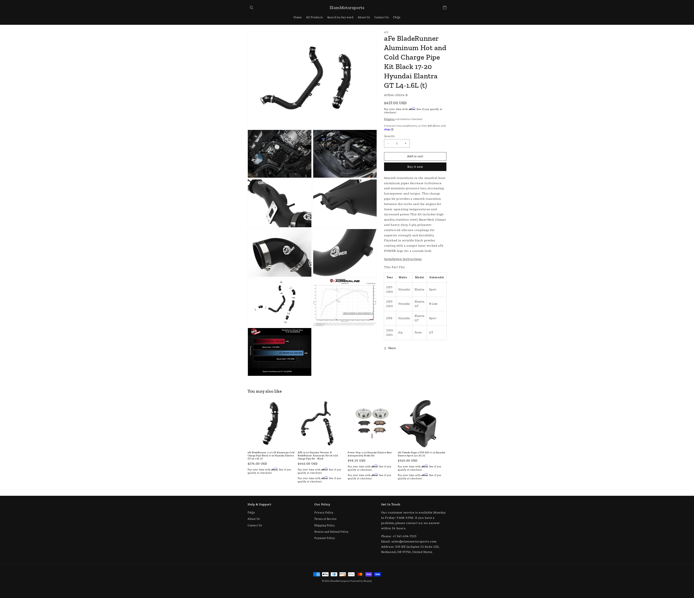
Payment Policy (324, 538)
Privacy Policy (323, 512)
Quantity (389, 136)
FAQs (251, 512)
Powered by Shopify (361, 581)
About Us (254, 518)
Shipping (389, 119)
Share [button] (392, 348)
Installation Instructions (403, 259)
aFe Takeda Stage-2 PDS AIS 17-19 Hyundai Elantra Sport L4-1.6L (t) (421, 454)
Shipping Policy (324, 525)
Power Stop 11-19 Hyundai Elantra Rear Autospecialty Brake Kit (370, 454)
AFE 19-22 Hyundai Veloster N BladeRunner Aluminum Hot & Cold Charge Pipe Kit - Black (318, 455)
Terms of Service (325, 518)
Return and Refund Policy (331, 531)
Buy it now (415, 166)
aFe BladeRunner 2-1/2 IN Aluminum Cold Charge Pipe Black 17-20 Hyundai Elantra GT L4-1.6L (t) (271, 455)
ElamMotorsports (340, 581)
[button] (252, 8)
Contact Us (255, 525)
